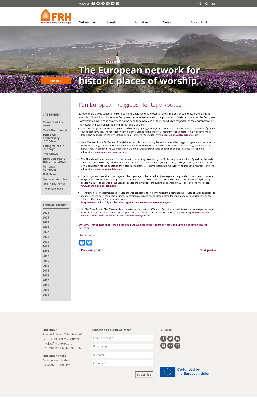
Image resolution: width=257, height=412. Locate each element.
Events (112, 22)
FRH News (49, 174)
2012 (46, 280)
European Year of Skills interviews (55, 160)
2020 (46, 242)
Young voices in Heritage (53, 147)
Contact (210, 3)
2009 (46, 295)
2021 (46, 237)
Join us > (56, 81)
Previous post (89, 250)
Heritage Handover (49, 168)
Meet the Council (55, 130)
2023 (46, 227)
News (167, 22)
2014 (46, 270)
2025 (46, 217)
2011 (46, 285)
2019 (46, 246)
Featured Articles (55, 179)
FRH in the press (54, 184)
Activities (142, 22)
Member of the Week (53, 123)
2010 (46, 290)
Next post (207, 250)
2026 (46, 213)
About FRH (199, 22)
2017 (46, 256)
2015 (46, 266)
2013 (46, 275)
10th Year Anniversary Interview (51, 138)
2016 (46, 261)
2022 (46, 232)
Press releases (53, 189)
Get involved (88, 22)
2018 (46, 251)
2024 (46, 222)
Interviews (50, 154)
